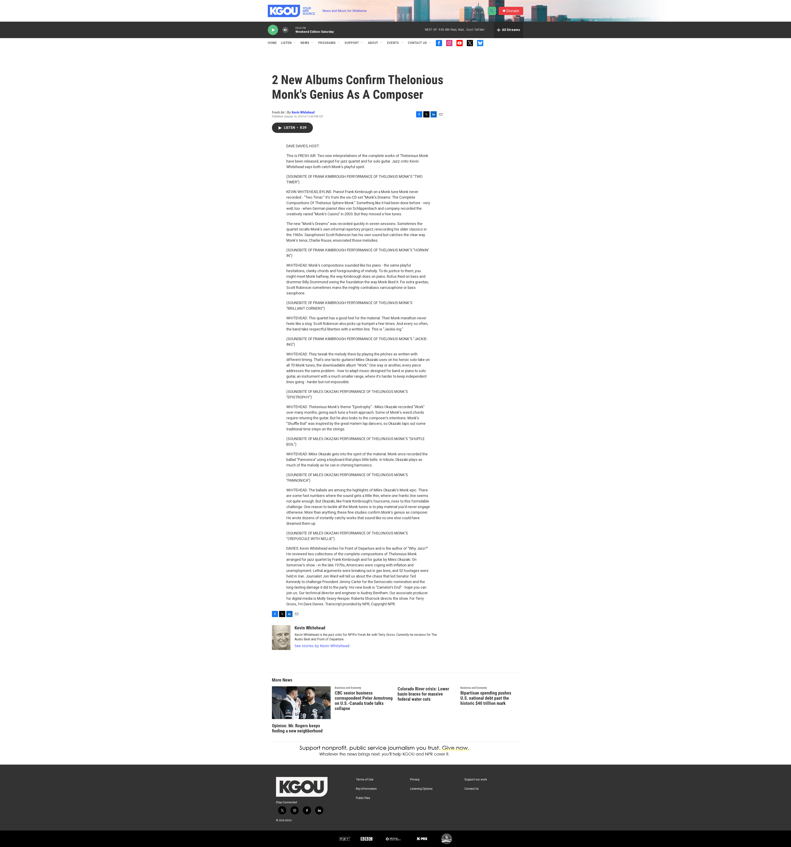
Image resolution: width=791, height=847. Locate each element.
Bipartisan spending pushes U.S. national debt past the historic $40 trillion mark (485, 698)
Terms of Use (364, 779)
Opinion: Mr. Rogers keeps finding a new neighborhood (297, 728)
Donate (512, 11)
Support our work (476, 779)
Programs (327, 43)
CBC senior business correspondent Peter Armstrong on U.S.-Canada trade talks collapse (364, 700)
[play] (273, 30)
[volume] (285, 30)
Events (393, 43)
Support (352, 43)
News (305, 43)
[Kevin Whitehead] (281, 637)
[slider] (292, 30)
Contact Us (417, 43)
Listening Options (421, 788)
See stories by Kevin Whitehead (322, 645)
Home (272, 43)
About (373, 43)
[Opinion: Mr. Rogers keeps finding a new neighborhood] (301, 702)
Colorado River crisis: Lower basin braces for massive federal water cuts (423, 694)
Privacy (415, 779)
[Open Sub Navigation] (294, 43)
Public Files (363, 798)
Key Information (366, 788)
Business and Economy (348, 687)
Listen (286, 43)
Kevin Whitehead (303, 112)
